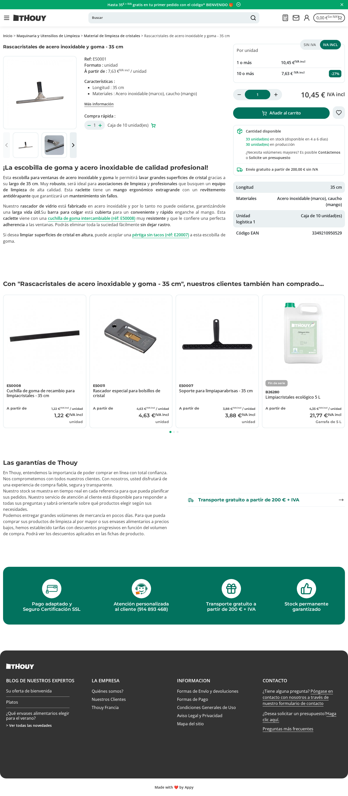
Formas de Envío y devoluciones (207, 691)
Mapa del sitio (190, 724)
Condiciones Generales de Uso (206, 707)
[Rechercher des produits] (253, 18)
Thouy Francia (105, 707)
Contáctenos (329, 152)
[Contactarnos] (296, 17)
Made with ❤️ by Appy (174, 787)
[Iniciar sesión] (306, 17)
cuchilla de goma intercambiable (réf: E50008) (91, 218)
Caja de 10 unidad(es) (129, 125)
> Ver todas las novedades (29, 725)
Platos (12, 702)
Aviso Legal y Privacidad (199, 715)
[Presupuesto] (285, 17)
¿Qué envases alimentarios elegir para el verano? (37, 716)
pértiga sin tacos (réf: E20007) (160, 235)
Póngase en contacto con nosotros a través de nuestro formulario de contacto (298, 697)
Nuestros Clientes (109, 699)
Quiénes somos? (107, 691)
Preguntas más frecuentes (288, 729)
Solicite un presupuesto (269, 157)
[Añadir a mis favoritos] (339, 112)
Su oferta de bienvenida (29, 691)
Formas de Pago (192, 699)
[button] (6, 17)
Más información (99, 104)
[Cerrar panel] (342, 4)
